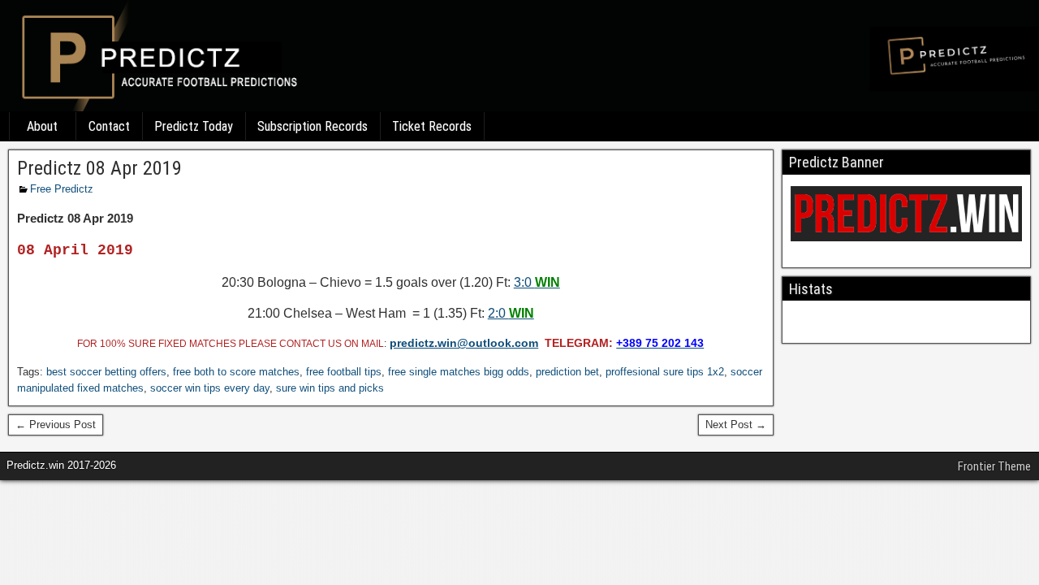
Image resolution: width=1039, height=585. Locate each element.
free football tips (344, 372)
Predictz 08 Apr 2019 (99, 168)
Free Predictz (61, 189)
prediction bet (567, 372)
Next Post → (735, 424)
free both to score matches (236, 372)
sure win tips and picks (330, 388)
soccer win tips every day (209, 388)
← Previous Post (55, 424)
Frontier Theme (994, 466)
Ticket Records (432, 126)
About (42, 126)
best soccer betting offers (106, 372)
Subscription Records (312, 126)
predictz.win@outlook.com (464, 342)
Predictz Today (193, 126)
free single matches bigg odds (458, 372)
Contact (109, 126)
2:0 (511, 313)
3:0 (537, 282)
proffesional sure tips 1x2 (665, 372)
